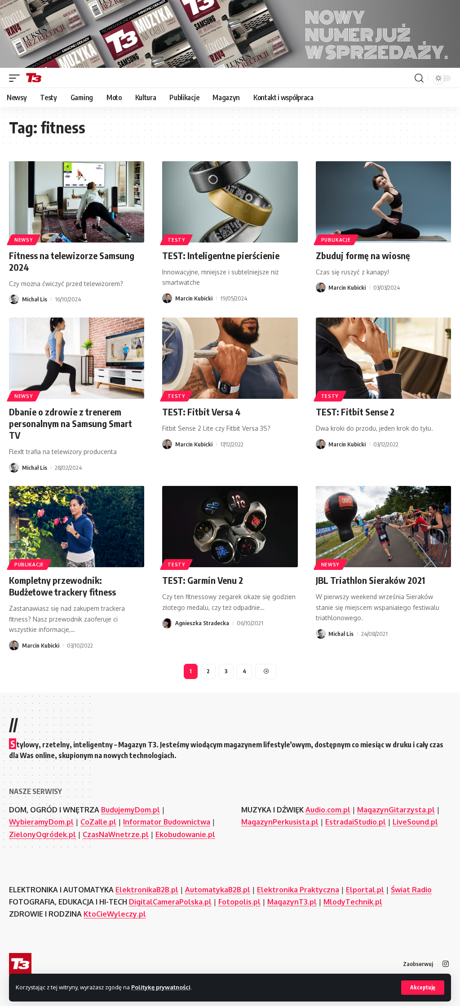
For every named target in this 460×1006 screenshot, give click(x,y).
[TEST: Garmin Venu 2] (229, 526)
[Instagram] (445, 964)
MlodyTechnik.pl (352, 901)
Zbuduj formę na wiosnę (363, 255)
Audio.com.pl (327, 809)
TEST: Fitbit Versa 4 (201, 411)
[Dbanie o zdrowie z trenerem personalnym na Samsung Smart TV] (76, 358)
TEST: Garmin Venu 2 (202, 580)
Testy (176, 240)
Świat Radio (411, 889)
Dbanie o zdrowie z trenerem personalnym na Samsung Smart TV (70, 423)
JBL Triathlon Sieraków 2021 (370, 580)
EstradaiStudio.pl (355, 821)
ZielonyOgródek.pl (42, 834)
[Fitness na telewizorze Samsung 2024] (76, 202)
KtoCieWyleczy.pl (115, 913)
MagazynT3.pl (292, 901)
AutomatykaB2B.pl (217, 889)
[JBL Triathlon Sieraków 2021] (383, 526)
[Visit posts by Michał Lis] (14, 299)
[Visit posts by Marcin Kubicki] (167, 298)
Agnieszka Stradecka (202, 623)
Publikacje (336, 240)
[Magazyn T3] (33, 78)
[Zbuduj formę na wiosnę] (383, 202)
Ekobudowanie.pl (185, 834)
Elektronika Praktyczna (298, 889)
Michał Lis (34, 299)
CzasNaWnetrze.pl (116, 834)
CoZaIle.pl (98, 821)
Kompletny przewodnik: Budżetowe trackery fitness (62, 585)
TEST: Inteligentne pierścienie (220, 255)
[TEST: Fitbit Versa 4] (229, 358)
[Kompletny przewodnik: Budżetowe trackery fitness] (76, 526)
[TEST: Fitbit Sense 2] (383, 358)
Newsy (23, 240)
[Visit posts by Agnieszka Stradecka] (167, 623)
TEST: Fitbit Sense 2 (355, 411)
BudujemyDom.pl (130, 809)
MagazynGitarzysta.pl (396, 809)
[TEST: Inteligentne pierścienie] (229, 202)
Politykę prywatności (160, 987)
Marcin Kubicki (193, 298)
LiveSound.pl (415, 821)
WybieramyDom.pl (41, 821)
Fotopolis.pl (239, 901)
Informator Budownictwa (166, 821)
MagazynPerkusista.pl (279, 821)
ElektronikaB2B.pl (146, 889)
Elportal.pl (365, 889)
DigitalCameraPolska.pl (170, 901)
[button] (422, 987)
